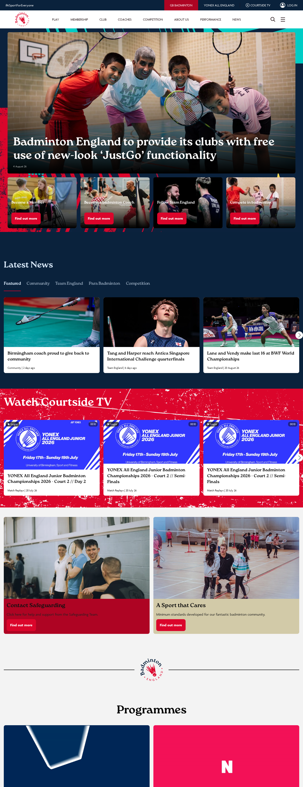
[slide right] (299, 335)
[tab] (181, 5)
